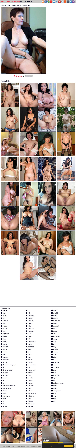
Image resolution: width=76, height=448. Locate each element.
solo (54, 365)
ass (3, 318)
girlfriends (30, 315)
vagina (55, 388)
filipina (4, 406)
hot (28, 339)
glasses (30, 318)
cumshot (5, 378)
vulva (54, 393)
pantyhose (56, 321)
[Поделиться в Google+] (51, 1)
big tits (4, 336)
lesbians (30, 360)
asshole (5, 321)
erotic (4, 393)
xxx (54, 401)
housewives (31, 341)
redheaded (56, 336)
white (54, 396)
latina (29, 354)
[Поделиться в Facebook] (45, 1)
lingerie (30, 362)
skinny (55, 357)
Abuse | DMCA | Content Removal (11, 446)
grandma (30, 321)
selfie (54, 341)
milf (28, 367)
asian (4, 315)
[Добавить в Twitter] (71, 1)
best (3, 331)
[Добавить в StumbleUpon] (65, 1)
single (55, 354)
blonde (4, 344)
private (55, 328)
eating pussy (6, 388)
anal (3, 313)
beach (4, 326)
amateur (5, 310)
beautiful (5, 328)
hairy (29, 326)
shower (55, 352)
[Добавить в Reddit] (62, 1)
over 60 (55, 313)
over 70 (55, 315)
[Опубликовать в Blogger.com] (43, 1)
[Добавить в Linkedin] (54, 1)
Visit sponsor (29, 76)
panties (55, 318)
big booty (5, 334)
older (29, 398)
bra (3, 354)
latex (29, 352)
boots (4, 352)
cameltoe (5, 360)
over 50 (55, 310)
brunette (5, 357)
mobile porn (31, 370)
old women (31, 396)
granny (29, 323)
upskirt (55, 385)
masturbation (31, 365)
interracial (30, 347)
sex (54, 344)
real (54, 334)
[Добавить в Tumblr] (68, 1)
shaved (55, 349)
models (30, 372)
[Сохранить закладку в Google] (48, 1)
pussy (55, 331)
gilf (28, 313)
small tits (56, 362)
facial (4, 398)
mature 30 (30, 404)
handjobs (30, 331)
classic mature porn (8, 365)
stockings (56, 367)
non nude (30, 385)
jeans (29, 349)
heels (29, 334)
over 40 (30, 406)
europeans (6, 396)
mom (29, 375)
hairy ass (30, 328)
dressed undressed (8, 385)
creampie (5, 375)
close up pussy (7, 370)
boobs (4, 349)
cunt (3, 380)
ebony (4, 391)
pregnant (56, 326)
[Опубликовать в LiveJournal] (57, 1)
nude (29, 388)
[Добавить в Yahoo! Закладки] (73, 1)
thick (54, 372)
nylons (29, 391)
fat (3, 401)
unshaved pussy (58, 383)
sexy (54, 347)
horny (29, 336)
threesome (56, 375)
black (4, 341)
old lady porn (31, 393)
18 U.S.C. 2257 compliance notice (31, 446)
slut (54, 360)
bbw (3, 323)
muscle (29, 378)
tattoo (55, 370)
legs (28, 357)
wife (54, 398)
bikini (4, 339)
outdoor (30, 401)
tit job (54, 378)
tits (54, 380)
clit (3, 367)
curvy (4, 383)
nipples (30, 383)
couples (5, 372)
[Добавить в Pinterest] (59, 1)
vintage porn (57, 391)
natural (29, 380)
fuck (28, 310)
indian (29, 344)
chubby (4, 362)
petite (55, 323)
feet (3, 404)
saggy (55, 339)
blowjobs (5, 347)
